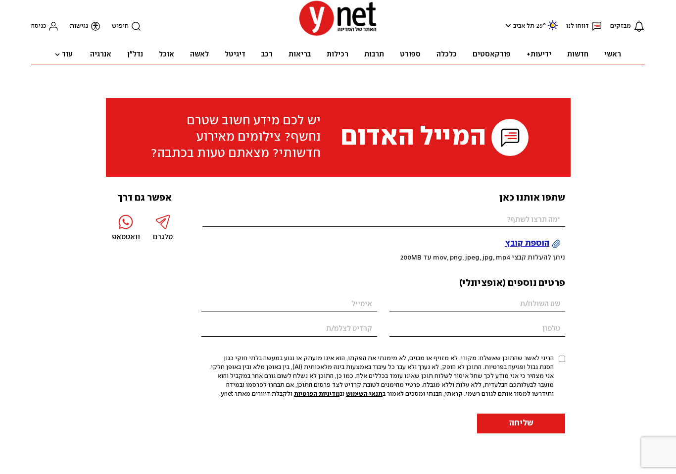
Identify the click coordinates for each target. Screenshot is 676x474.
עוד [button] (67, 54)
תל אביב (523, 26)
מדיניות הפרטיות (316, 394)
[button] (507, 25)
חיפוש (120, 26)
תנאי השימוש (364, 394)
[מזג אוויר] (553, 29)
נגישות (79, 26)
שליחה (521, 423)
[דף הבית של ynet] (338, 35)
